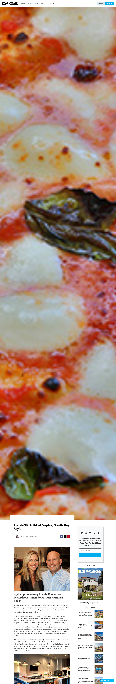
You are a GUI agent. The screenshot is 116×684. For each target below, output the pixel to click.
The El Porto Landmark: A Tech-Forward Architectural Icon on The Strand (85, 625)
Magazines (24, 3)
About (43, 3)
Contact (48, 3)
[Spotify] (94, 533)
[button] (54, 4)
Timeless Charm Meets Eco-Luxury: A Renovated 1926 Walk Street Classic (85, 614)
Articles (30, 3)
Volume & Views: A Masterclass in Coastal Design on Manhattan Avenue (84, 669)
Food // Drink (38, 520)
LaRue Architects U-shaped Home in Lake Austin (84, 658)
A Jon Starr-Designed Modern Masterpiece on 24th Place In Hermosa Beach (85, 636)
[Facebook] (82, 533)
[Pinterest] (98, 533)
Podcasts (37, 3)
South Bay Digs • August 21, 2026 (90, 603)
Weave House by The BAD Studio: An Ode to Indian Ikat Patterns (85, 647)
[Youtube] (90, 533)
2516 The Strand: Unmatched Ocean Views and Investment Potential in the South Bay (85, 681)
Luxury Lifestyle (46, 520)
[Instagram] (86, 533)
